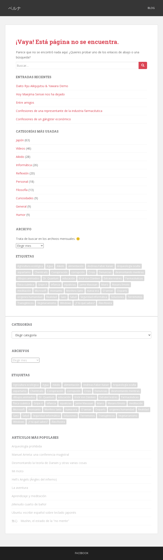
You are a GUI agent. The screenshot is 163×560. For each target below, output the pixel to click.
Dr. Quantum (51, 278)
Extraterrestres (113, 278)
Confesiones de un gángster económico (43, 119)
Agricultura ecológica (30, 266)
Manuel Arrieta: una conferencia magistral (40, 455)
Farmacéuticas (134, 278)
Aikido (20, 157)
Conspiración (59, 272)
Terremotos (135, 297)
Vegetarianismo (46, 303)
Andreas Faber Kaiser (100, 266)
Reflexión (22, 173)
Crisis (92, 272)
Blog (151, 8)
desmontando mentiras (129, 272)
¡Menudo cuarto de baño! (29, 504)
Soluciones (117, 297)
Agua (50, 266)
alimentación (76, 266)
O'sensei (108, 291)
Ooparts (122, 291)
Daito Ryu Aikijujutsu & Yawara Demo (42, 86)
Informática (24, 165)
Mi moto (18, 471)
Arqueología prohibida (27, 446)
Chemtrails (41, 272)
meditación (24, 291)
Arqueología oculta (128, 266)
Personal (22, 182)
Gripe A (42, 284)
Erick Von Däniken (89, 278)
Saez (63, 297)
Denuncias (105, 272)
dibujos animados (28, 278)
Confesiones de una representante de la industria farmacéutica (59, 111)
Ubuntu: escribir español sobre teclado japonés (44, 513)
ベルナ (14, 8)
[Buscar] (143, 65)
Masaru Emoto (120, 284)
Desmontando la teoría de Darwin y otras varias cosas (49, 463)
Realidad (51, 297)
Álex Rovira (105, 303)
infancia (55, 284)
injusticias (70, 284)
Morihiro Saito (74, 291)
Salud (73, 297)
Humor (20, 215)
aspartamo (24, 272)
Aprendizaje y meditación (29, 496)
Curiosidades (25, 198)
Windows (65, 303)
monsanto (56, 291)
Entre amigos (25, 102)
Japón (20, 140)
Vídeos (20, 148)
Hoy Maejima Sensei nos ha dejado (40, 94)
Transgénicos (25, 303)
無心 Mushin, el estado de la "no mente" (40, 521)
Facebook (81, 553)
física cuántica (25, 284)
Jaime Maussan (88, 284)
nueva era (93, 291)
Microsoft (40, 291)
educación (68, 278)
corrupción (78, 272)
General (21, 206)
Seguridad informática (93, 297)
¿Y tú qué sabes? (85, 303)
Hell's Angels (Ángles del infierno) (34, 479)
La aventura (20, 488)
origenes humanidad (29, 297)
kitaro (104, 284)
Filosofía (22, 190)
